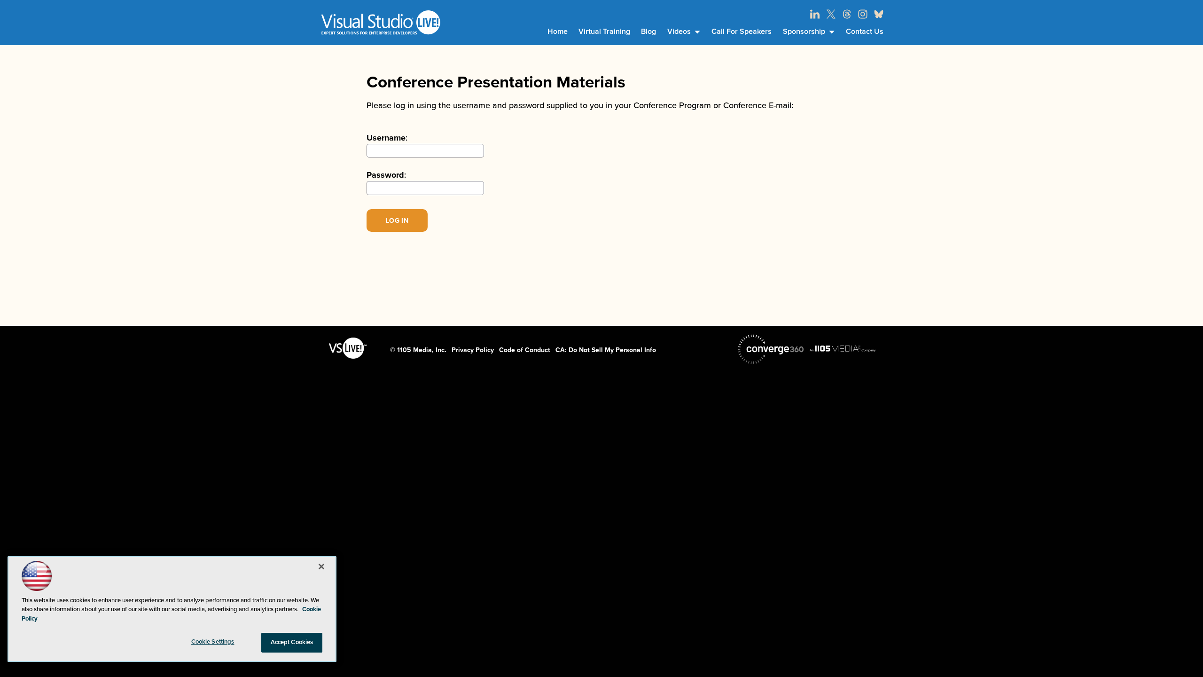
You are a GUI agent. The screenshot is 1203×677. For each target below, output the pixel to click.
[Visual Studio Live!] (381, 22)
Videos (679, 31)
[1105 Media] (842, 348)
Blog (648, 31)
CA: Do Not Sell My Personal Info (605, 350)
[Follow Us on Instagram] (862, 14)
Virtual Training (604, 31)
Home (557, 31)
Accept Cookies (292, 642)
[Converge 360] (771, 349)
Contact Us (864, 31)
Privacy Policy (473, 350)
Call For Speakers (741, 31)
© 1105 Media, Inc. (418, 350)
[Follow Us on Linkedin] (815, 14)
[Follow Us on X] (831, 14)
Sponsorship (804, 31)
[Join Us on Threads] (846, 14)
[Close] (321, 566)
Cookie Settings (212, 642)
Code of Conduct (524, 350)
